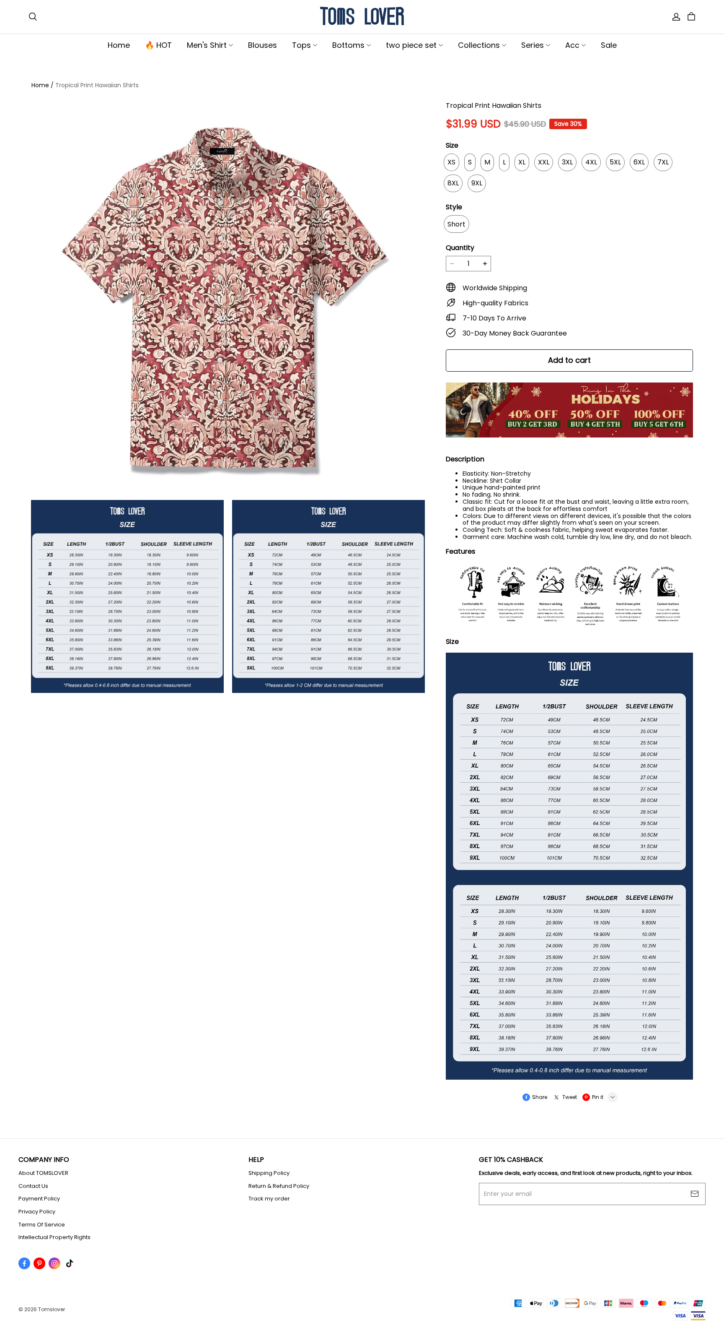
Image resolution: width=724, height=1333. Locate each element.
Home (119, 45)
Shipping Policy (269, 1173)
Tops (301, 45)
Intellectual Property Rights (54, 1237)
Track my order (269, 1198)
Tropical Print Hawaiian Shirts (97, 85)
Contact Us (33, 1186)
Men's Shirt (207, 45)
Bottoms (348, 45)
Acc (572, 45)
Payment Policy (39, 1198)
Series (532, 45)
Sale (609, 45)
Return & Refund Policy (278, 1186)
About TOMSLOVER (43, 1173)
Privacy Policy (36, 1211)
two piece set (411, 45)
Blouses (262, 45)
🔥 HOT (158, 45)
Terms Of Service (41, 1224)
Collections (479, 45)
